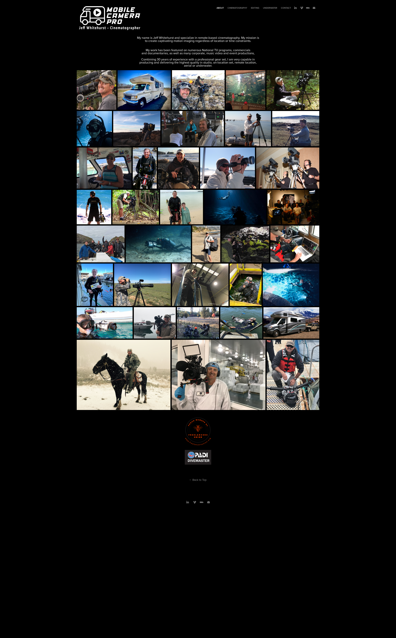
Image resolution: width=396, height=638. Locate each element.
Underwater (270, 7)
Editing (255, 7)
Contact (286, 7)
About (220, 7)
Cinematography (237, 7)
